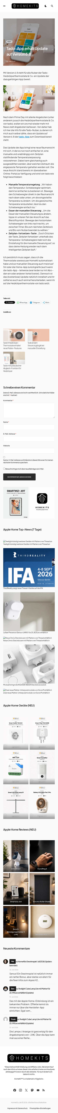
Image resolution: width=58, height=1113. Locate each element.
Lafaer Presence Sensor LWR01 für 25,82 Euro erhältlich (25, 632)
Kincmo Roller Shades (42, 902)
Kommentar (8, 400)
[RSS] (43, 1090)
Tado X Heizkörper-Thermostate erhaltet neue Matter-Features (12, 345)
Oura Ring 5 (42, 869)
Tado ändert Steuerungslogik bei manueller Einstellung (36, 345)
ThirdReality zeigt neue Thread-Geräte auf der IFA (23, 588)
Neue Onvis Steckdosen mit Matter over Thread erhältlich (26, 640)
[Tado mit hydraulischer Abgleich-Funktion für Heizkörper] (14, 358)
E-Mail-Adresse (9, 434)
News (9, 41)
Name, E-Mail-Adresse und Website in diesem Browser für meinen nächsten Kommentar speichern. (28, 461)
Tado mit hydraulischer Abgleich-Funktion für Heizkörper (12, 368)
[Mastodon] (32, 1090)
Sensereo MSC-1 (42, 934)
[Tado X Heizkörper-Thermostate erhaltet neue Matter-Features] (14, 335)
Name (6, 422)
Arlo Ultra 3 (15, 869)
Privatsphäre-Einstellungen (40, 1108)
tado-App (24, 136)
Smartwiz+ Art (16, 902)
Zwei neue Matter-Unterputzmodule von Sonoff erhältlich (26, 693)
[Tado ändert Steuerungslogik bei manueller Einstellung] (38, 335)
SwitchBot (41, 816)
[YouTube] (38, 1090)
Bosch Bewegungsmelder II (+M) (16, 932)
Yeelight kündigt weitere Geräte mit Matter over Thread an (26, 544)
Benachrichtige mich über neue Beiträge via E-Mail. (24, 469)
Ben (12, 988)
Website (6, 446)
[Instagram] (20, 1090)
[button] (4, 6)
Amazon (15, 746)
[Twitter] (26, 1090)
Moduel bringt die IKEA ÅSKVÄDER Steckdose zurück (24, 685)
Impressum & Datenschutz (17, 1108)
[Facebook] (14, 1090)
